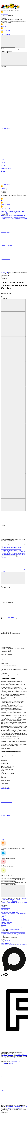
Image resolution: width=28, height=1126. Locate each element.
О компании (4, 211)
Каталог (3, 906)
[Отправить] (13, 891)
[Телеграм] (6, 975)
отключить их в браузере (13, 1108)
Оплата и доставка (11, 217)
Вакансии (12, 213)
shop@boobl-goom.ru (6, 943)
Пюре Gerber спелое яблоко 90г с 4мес (11, 550)
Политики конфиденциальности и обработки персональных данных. (14, 902)
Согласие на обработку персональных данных (13, 898)
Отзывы (17, 213)
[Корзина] (12, 152)
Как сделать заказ (11, 215)
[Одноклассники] (3, 975)
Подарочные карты (6, 218)
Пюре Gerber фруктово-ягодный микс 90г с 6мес (14, 551)
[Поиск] (13, 41)
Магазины (3, 215)
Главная (4, 1063)
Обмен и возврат (20, 217)
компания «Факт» (16, 1061)
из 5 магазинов (10, 617)
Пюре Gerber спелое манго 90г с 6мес (11, 549)
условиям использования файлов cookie (16, 1106)
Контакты (10, 211)
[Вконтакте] (2, 975)
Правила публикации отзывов (19, 218)
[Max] (14, 972)
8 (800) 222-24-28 (5, 940)
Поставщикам (17, 211)
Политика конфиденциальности (15, 1057)
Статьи (22, 211)
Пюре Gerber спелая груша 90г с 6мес (11, 547)
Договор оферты (5, 213)
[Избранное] (12, 140)
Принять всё (4, 1112)
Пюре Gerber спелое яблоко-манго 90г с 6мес (13, 554)
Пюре (2, 839)
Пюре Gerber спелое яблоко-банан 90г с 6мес (13, 553)
